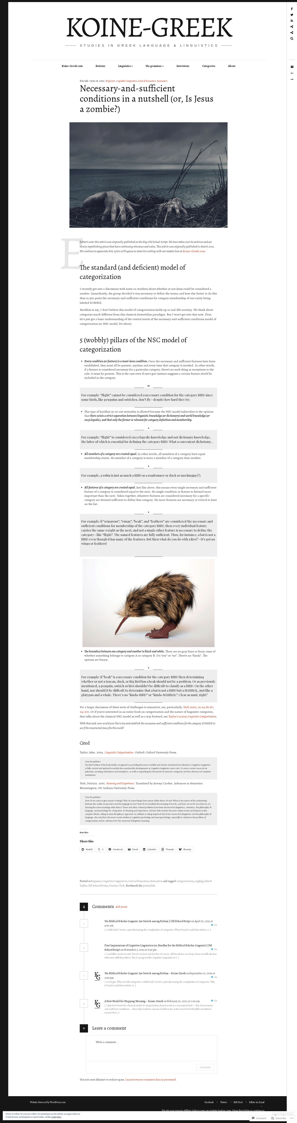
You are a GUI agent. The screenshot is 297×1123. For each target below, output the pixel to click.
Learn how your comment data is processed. (151, 1080)
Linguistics (124, 66)
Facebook (209, 1102)
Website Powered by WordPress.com (48, 1102)
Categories (208, 66)
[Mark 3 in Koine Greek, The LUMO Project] (292, 73)
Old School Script (98, 886)
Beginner (110, 81)
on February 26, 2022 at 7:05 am (182, 1001)
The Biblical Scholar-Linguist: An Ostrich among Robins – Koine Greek (145, 973)
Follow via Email (256, 1102)
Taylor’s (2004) (192, 716)
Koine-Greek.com (72, 66)
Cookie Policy (56, 1117)
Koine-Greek (148, 26)
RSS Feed (238, 1102)
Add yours (121, 907)
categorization (185, 881)
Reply (120, 925)
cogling (199, 881)
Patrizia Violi (117, 886)
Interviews (183, 66)
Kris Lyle (84, 81)
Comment (205, 1067)
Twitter (223, 1102)
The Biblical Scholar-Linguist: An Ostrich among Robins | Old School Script (147, 921)
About (231, 66)
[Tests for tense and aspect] (292, 79)
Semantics (162, 81)
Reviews (100, 66)
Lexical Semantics (147, 81)
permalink (149, 886)
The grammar (154, 66)
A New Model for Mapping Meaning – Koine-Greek (133, 1001)
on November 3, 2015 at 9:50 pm (138, 950)
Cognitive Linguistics (126, 81)
